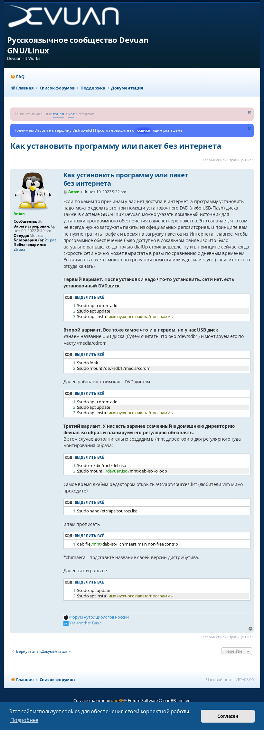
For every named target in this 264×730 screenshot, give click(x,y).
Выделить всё (90, 297)
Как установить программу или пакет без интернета (115, 145)
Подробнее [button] (24, 720)
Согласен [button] (227, 716)
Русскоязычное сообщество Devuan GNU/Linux (78, 45)
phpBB (117, 700)
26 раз (19, 249)
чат (71, 114)
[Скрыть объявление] (249, 112)
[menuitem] (17, 76)
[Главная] (68, 18)
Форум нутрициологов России (99, 617)
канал (58, 114)
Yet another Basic (85, 623)
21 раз (50, 240)
